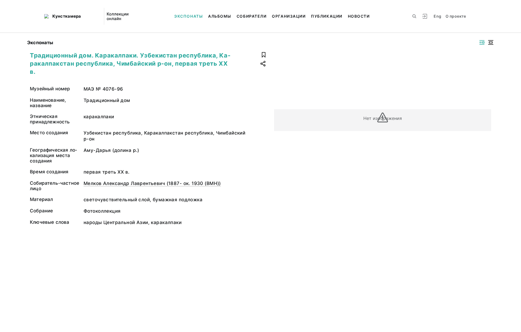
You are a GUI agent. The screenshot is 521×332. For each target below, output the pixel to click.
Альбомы (219, 16)
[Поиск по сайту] (414, 16)
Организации (289, 16)
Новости (359, 16)
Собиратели (251, 16)
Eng (437, 16)
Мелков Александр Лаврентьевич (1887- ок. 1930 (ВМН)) (152, 183)
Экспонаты (188, 16)
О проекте (456, 16)
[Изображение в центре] (490, 42)
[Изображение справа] (482, 42)
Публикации (326, 16)
